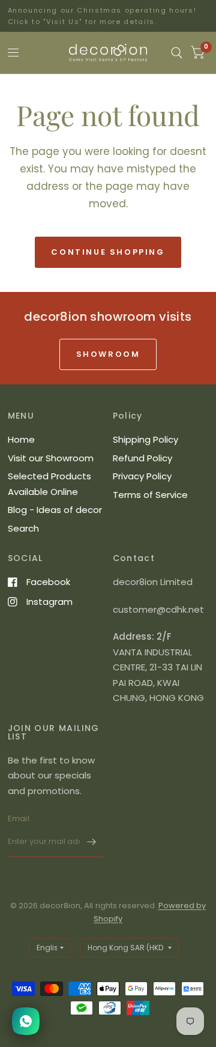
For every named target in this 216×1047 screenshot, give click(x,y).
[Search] (177, 53)
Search (23, 528)
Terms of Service (150, 494)
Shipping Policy (145, 439)
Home (21, 439)
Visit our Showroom (51, 458)
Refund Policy (142, 458)
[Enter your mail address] (92, 841)
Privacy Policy (142, 476)
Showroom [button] (108, 354)
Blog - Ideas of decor (55, 509)
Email (18, 818)
